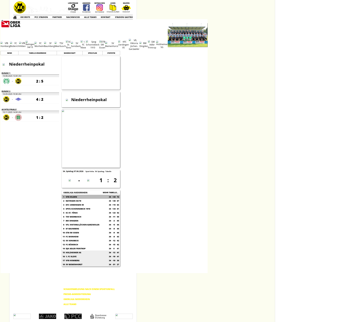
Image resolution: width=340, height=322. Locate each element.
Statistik (111, 53)
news (10, 53)
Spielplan (92, 53)
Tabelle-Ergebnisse (37, 53)
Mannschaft (69, 53)
